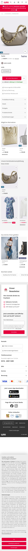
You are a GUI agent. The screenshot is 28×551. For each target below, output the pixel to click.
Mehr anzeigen (19, 328)
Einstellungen (14, 547)
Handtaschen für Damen (9, 275)
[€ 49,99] (9, 248)
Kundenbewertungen (8, 117)
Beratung (4, 375)
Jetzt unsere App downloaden (14, 388)
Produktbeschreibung (8, 99)
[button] (2, 2)
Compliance (22, 427)
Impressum (15, 427)
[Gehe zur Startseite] (6, 2)
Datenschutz (22, 423)
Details (4, 104)
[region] (14, 503)
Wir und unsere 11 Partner (8, 461)
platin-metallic (7, 63)
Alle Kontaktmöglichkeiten (11, 350)
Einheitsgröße (6, 71)
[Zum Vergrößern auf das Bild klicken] (25, 51)
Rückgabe (5, 108)
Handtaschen (15, 13)
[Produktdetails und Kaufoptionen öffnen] (16, 187)
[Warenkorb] (26, 2)
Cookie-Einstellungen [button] (14, 430)
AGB (17, 423)
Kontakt (3, 341)
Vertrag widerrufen (8, 423)
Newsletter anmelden (19, 6)
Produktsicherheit (7, 112)
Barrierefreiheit (6, 427)
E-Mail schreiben (7, 346)
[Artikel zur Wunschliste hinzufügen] (24, 78)
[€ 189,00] (9, 135)
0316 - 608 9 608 (7, 361)
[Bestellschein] (18, 2)
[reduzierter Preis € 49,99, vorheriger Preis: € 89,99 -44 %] (9, 207)
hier (7, 481)
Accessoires (8, 13)
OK (14, 539)
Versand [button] (17, 58)
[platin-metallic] (2, 63)
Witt (2, 366)
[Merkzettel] (22, 2)
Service (3, 371)
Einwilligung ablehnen (14, 543)
